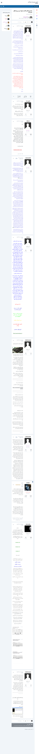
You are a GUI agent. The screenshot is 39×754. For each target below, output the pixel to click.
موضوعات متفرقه (21, 18)
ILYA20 (28, 482)
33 (25, 537)
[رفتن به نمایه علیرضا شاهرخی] (8, 22)
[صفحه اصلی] (37, 10)
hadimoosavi (28, 340)
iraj (6, 25)
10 (25, 353)
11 (25, 114)
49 (25, 134)
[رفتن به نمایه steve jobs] (28, 529)
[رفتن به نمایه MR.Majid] (8, 29)
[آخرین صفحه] (23, 22)
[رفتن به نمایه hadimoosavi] (28, 344)
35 (25, 250)
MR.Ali (28, 121)
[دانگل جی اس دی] (37, 16)
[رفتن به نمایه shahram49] (31, 17)
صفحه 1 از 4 (19, 720)
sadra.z (28, 237)
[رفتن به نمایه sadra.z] (28, 241)
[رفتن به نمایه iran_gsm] (28, 105)
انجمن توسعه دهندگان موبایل (33, 2)
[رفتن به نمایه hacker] (8, 16)
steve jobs (28, 524)
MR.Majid (5, 28)
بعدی (25, 720)
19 (25, 39)
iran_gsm (28, 101)
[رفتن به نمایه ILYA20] (28, 487)
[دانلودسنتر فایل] (37, 19)
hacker (6, 15)
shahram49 (28, 25)
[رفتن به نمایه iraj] (8, 26)
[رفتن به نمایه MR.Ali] (28, 125)
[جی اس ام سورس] (37, 13)
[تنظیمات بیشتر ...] (13, 26)
